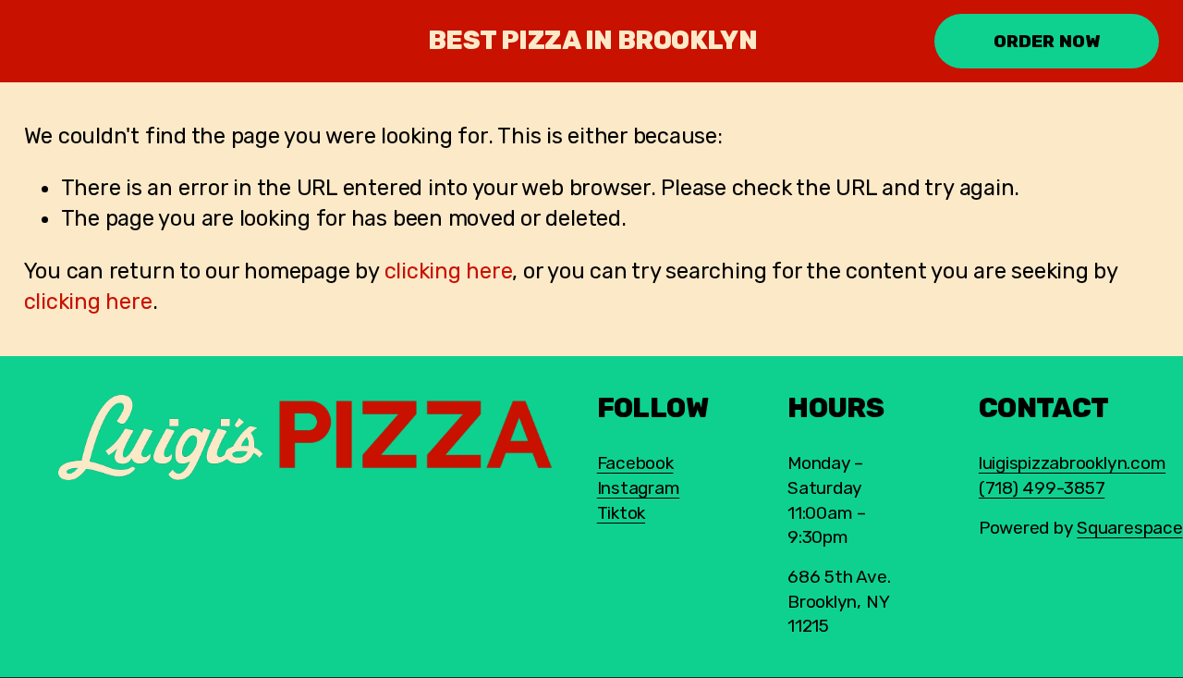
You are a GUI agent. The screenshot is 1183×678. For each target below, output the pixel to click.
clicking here (448, 271)
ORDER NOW (1047, 41)
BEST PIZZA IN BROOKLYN (593, 40)
